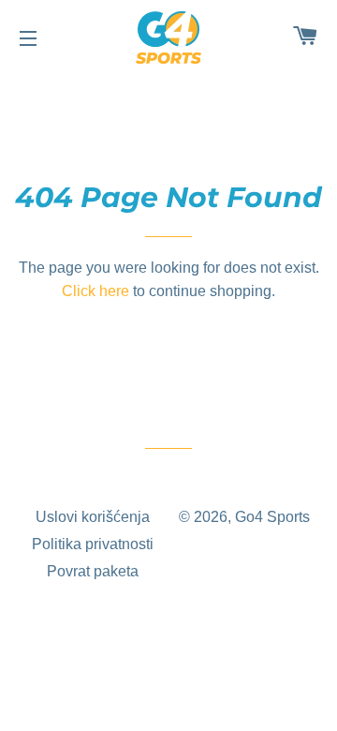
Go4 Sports (272, 517)
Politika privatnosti (93, 544)
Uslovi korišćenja (93, 517)
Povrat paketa (93, 571)
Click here (95, 291)
